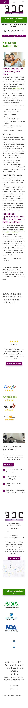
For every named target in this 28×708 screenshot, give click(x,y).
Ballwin (14, 677)
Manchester (7, 677)
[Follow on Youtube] (24, 700)
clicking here (15, 232)
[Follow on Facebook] (18, 700)
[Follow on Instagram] (21, 700)
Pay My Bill (20, 36)
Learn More (8, 465)
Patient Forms (8, 36)
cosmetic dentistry (16, 88)
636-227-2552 (14, 31)
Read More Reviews (14, 364)
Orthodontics (14, 689)
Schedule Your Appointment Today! (14, 19)
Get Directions (14, 558)
